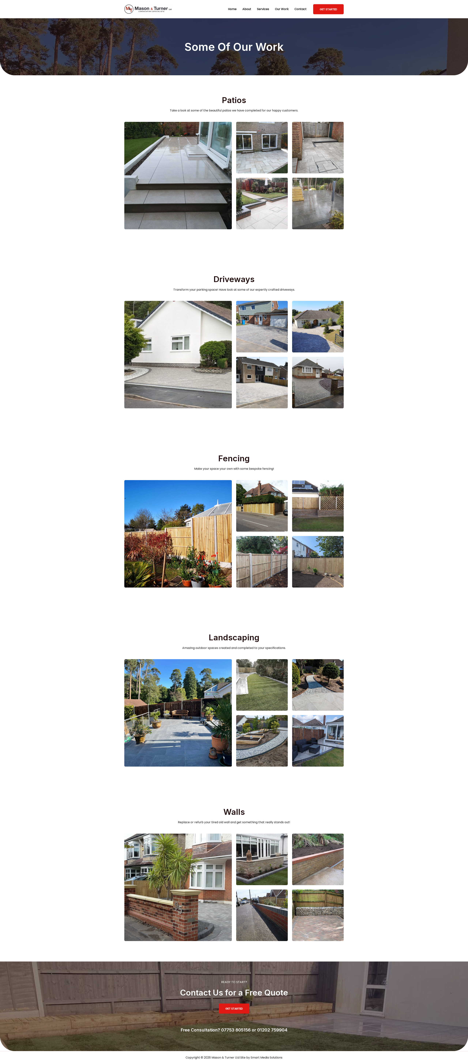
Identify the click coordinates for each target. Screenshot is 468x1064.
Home (232, 9)
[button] (328, 9)
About (246, 9)
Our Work (282, 9)
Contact (301, 9)
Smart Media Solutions (266, 1057)
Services (263, 9)
